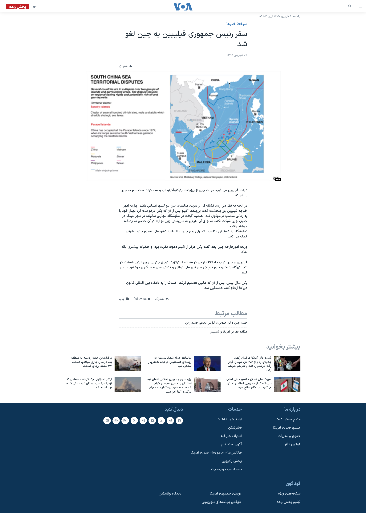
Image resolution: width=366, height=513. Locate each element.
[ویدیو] (35, 7)
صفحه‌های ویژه (289, 493)
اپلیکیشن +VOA (230, 419)
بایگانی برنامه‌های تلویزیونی (221, 502)
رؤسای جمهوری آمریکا (225, 493)
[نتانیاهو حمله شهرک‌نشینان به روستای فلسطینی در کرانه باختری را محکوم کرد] (207, 363)
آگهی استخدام (231, 444)
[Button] (125, 66)
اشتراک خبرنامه (231, 435)
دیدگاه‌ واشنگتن (170, 493)
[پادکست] (116, 420)
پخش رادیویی (232, 460)
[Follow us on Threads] (134, 420)
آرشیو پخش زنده (288, 502)
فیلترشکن (235, 427)
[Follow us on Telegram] (170, 420)
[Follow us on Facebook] (179, 420)
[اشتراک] (107, 420)
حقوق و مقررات (289, 435)
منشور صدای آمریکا (286, 427)
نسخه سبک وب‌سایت (226, 469)
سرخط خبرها (236, 24)
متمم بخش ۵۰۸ (288, 419)
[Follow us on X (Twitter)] (161, 420)
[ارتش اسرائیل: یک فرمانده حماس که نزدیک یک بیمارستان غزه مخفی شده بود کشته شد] (128, 384)
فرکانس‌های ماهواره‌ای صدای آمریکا (216, 452)
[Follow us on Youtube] (152, 420)
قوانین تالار (292, 444)
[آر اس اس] (125, 420)
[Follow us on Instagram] (143, 420)
